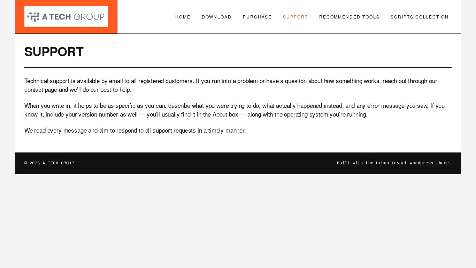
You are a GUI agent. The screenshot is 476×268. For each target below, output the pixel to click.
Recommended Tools (349, 17)
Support (295, 17)
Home (183, 17)
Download (217, 17)
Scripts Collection (420, 17)
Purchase (257, 17)
